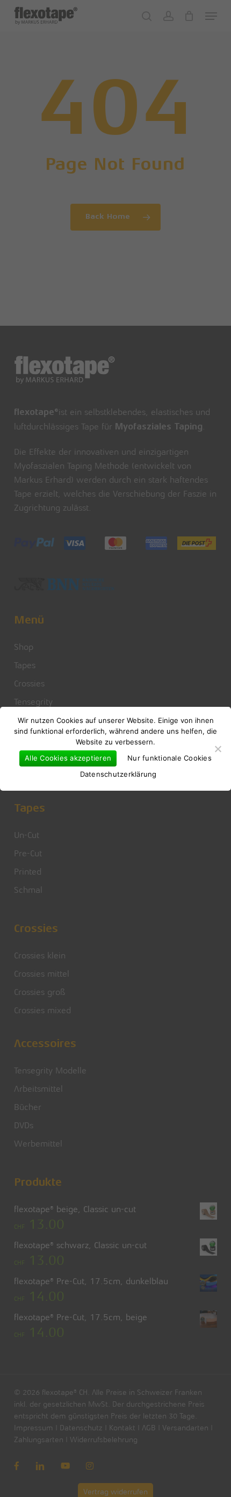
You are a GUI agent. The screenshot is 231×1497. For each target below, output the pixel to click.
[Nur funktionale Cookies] (217, 748)
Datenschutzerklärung (118, 774)
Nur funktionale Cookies (169, 758)
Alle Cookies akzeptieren (68, 758)
